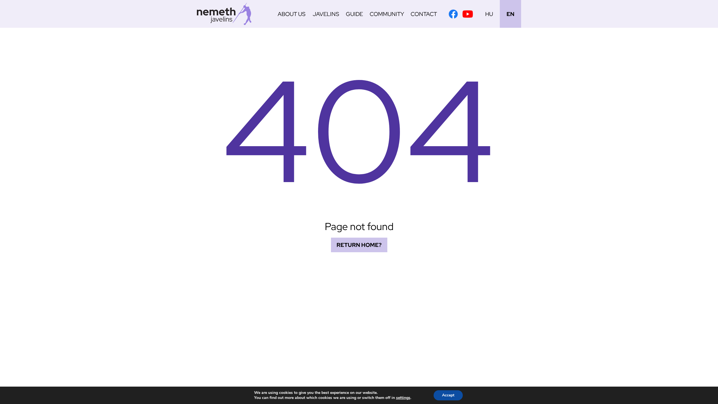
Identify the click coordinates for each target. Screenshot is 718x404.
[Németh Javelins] (224, 14)
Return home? (359, 245)
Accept (448, 395)
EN (510, 14)
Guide (354, 14)
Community (387, 14)
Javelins (326, 14)
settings (403, 397)
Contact (424, 14)
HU (489, 14)
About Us (291, 14)
